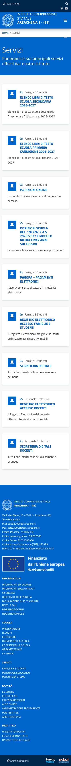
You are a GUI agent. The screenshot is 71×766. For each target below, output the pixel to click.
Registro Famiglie (13, 613)
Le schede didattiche (15, 736)
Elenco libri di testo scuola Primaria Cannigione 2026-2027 (37, 147)
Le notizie (8, 692)
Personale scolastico (16, 673)
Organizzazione (12, 649)
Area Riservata (11, 717)
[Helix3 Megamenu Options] (65, 37)
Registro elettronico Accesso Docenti (37, 406)
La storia (7, 653)
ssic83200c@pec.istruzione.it (24, 528)
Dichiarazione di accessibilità (20, 601)
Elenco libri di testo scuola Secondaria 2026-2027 (36, 101)
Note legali (9, 605)
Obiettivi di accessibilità (17, 597)
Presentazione (11, 628)
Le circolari (9, 696)
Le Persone (9, 637)
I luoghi (7, 632)
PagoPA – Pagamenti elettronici (36, 279)
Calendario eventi (13, 700)
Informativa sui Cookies (16, 584)
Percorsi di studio (13, 677)
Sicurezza (8, 593)
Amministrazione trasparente (21, 708)
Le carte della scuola (16, 645)
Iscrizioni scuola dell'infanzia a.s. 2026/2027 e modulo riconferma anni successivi (36, 236)
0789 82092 (13, 4)
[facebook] (62, 8)
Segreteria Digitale (35, 365)
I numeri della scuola (15, 641)
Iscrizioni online (33, 189)
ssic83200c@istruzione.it (22, 523)
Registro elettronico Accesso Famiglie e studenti (37, 323)
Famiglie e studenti (14, 668)
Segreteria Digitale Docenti (35, 448)
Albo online (9, 704)
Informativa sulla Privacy (18, 588)
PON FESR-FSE (10, 712)
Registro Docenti (13, 609)
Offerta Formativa (13, 731)
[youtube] (66, 8)
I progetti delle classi (16, 740)
